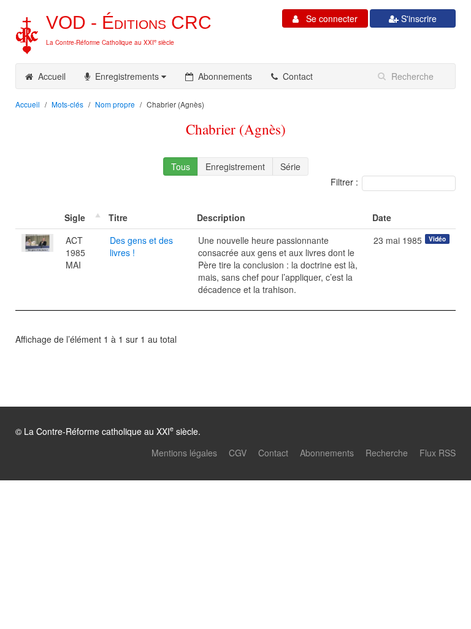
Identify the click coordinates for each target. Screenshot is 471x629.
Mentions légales (184, 453)
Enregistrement (235, 166)
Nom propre (115, 104)
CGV (238, 453)
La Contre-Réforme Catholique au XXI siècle (110, 42)
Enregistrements (125, 76)
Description (221, 217)
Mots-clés (67, 104)
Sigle (74, 217)
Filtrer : (344, 182)
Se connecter (328, 18)
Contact (295, 76)
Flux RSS (437, 453)
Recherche (387, 453)
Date (381, 217)
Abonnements (222, 76)
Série (290, 166)
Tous (180, 166)
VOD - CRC (129, 22)
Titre (118, 217)
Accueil (49, 76)
